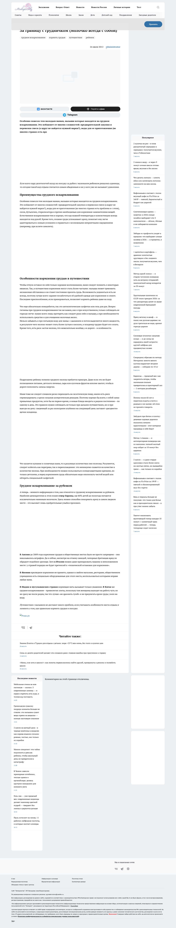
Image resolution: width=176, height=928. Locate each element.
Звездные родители (147, 15)
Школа (69, 15)
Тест (139, 7)
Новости (80, 7)
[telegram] (31, 627)
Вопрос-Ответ (62, 7)
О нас (13, 879)
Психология (54, 15)
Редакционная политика (19, 882)
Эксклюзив (43, 7)
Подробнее (74, 906)
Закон (81, 15)
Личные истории (122, 7)
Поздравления (125, 15)
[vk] (23, 627)
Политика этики (77, 879)
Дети (93, 15)
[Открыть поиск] (158, 7)
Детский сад (107, 15)
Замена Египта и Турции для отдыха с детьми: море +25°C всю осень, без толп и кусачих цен (61, 644)
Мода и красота (35, 15)
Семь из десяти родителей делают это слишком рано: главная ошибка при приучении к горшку (63, 654)
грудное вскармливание (33, 37)
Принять (153, 24)
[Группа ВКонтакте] (44, 109)
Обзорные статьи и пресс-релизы (22, 885)
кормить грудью (57, 37)
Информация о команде (50, 879)
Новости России (99, 7)
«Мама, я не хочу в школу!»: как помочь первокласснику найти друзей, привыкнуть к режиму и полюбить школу (68, 665)
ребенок (90, 37)
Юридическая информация (51, 882)
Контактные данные (78, 882)
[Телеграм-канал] (70, 115)
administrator (113, 46)
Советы (18, 15)
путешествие (75, 37)
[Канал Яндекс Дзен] (95, 109)
